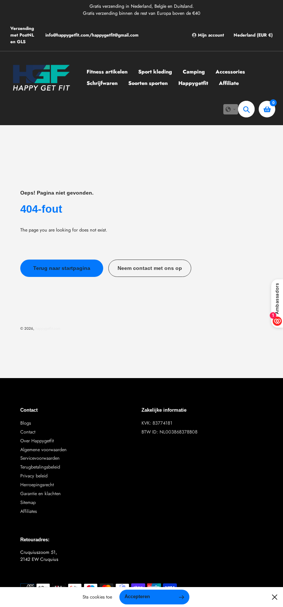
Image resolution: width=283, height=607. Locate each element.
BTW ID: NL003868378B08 (170, 432)
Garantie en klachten (40, 493)
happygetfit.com (47, 328)
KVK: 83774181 (157, 423)
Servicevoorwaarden (40, 458)
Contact (27, 432)
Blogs (25, 423)
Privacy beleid (34, 476)
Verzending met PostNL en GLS (22, 35)
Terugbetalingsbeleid (40, 467)
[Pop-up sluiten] (274, 597)
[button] (230, 109)
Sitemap (28, 502)
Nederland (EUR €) (253, 35)
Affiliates (28, 511)
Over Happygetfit (37, 441)
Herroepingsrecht (37, 484)
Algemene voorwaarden (43, 449)
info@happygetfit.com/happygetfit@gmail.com (92, 35)
